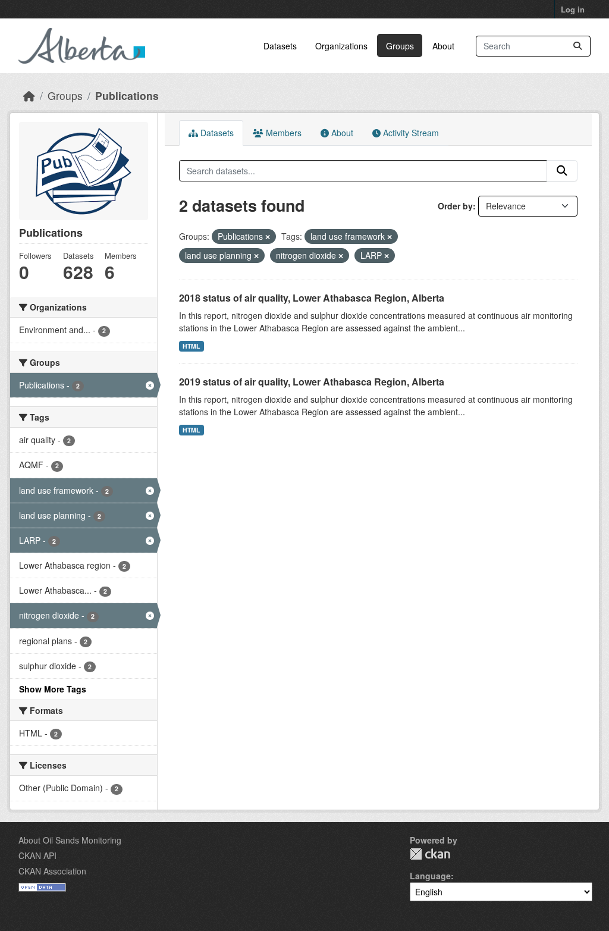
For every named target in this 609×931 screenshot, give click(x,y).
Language (430, 876)
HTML (191, 345)
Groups (400, 46)
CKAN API (37, 855)
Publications (127, 95)
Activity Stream (410, 133)
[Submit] (577, 46)
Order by (455, 206)
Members (282, 133)
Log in (573, 9)
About (443, 46)
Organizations (341, 46)
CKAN (430, 854)
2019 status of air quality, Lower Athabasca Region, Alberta (311, 381)
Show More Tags (52, 689)
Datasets (280, 46)
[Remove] (267, 237)
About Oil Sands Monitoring (69, 840)
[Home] (29, 95)
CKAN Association (52, 871)
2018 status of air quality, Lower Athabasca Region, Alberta (311, 298)
